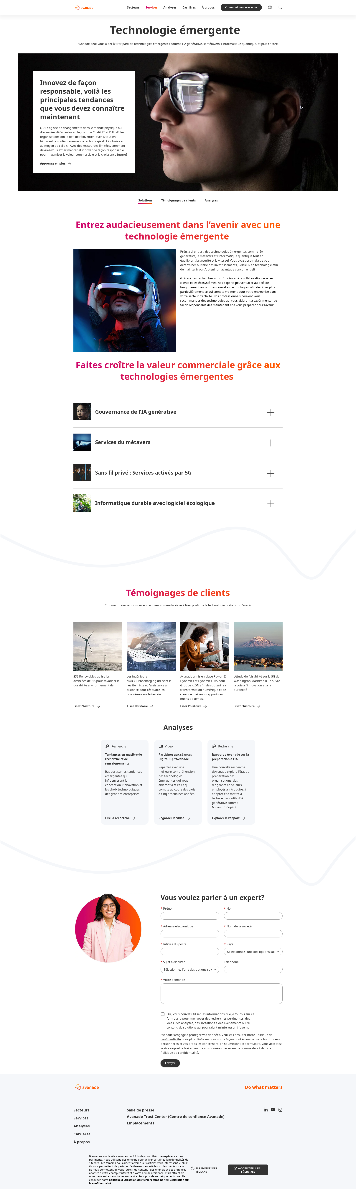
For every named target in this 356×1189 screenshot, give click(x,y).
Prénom (167, 908)
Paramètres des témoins (206, 1170)
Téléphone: (231, 962)
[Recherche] (280, 7)
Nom (228, 908)
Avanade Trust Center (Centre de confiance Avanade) (151, 1116)
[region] (178, 1170)
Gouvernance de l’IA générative (136, 411)
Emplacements (140, 1123)
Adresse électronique (177, 926)
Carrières (189, 7)
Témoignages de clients (178, 200)
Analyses (170, 7)
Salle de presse (140, 1110)
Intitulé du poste (173, 944)
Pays (228, 944)
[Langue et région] (273, 7)
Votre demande (173, 980)
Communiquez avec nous (241, 7)
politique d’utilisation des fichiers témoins (136, 1180)
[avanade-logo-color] (84, 7)
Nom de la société (238, 926)
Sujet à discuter (173, 962)
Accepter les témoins (249, 1170)
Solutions (145, 200)
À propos (208, 7)
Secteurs (133, 7)
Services (151, 7)
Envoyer (170, 1063)
